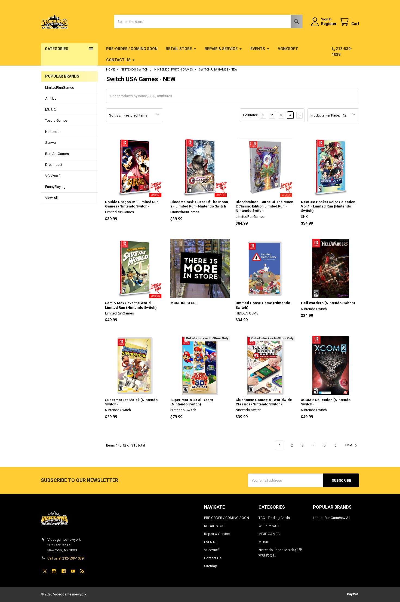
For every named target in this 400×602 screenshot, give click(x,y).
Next (349, 445)
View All (51, 198)
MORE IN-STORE (183, 303)
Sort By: (115, 115)
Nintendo (52, 132)
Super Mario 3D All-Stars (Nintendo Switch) (191, 402)
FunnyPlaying (55, 187)
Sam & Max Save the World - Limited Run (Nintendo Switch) (131, 305)
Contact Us (118, 60)
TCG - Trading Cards (274, 518)
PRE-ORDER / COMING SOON (132, 49)
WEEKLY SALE (269, 526)
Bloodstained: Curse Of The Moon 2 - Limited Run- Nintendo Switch (199, 204)
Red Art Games (57, 154)
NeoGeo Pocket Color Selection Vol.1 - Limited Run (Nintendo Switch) (328, 206)
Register (329, 24)
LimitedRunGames (59, 87)
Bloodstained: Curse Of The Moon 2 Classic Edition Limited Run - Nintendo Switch (264, 206)
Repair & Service (221, 49)
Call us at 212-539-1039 (65, 558)
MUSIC (50, 110)
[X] (45, 571)
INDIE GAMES (269, 534)
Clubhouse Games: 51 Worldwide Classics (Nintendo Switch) (264, 402)
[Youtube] (73, 571)
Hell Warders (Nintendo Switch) (328, 303)
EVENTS (257, 49)
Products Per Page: (325, 115)
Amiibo (51, 98)
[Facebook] (63, 571)
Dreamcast (53, 165)
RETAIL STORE (179, 49)
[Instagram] (54, 571)
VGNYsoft (288, 49)
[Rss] (82, 571)
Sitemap (210, 566)
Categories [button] (56, 49)
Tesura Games (56, 120)
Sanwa (50, 142)
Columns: (250, 115)
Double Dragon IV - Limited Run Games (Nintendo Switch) (132, 204)
